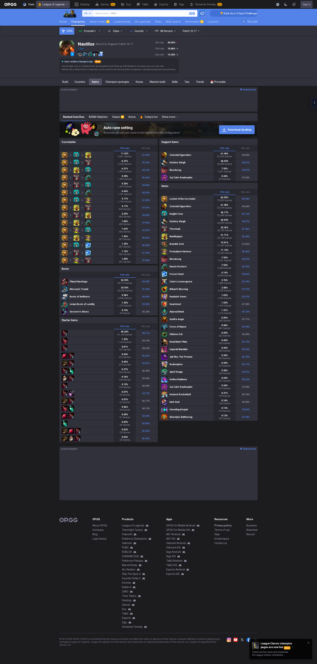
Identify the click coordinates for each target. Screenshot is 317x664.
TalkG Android (174, 560)
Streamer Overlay (132, 626)
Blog (95, 534)
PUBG (125, 547)
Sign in (306, 4)
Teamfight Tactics (132, 529)
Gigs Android (173, 551)
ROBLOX (127, 551)
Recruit (250, 534)
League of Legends (54, 4)
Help (217, 534)
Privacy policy (223, 525)
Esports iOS (173, 573)
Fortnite (126, 582)
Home (63, 21)
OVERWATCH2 (130, 556)
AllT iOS (170, 538)
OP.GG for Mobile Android (180, 525)
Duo (124, 609)
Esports (126, 617)
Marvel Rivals (129, 565)
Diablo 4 (126, 587)
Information (194, 21)
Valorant (127, 543)
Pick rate (125, 148)
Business (251, 525)
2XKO (125, 591)
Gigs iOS (171, 556)
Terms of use (222, 529)
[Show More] (277, 4)
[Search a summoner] (191, 13)
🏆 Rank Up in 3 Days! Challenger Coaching (223, 13)
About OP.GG (99, 525)
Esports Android (175, 569)
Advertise (252, 529)
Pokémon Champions (134, 538)
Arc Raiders (128, 569)
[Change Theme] (285, 4)
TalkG (125, 613)
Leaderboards (122, 21)
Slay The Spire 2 (131, 573)
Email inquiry (221, 538)
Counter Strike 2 (131, 578)
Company (98, 529)
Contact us (220, 543)
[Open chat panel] (314, 102)
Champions (78, 21)
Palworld (127, 534)
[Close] (308, 642)
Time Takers (129, 595)
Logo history (99, 538)
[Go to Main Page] (10, 4)
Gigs (124, 622)
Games (126, 604)
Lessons (213, 21)
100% (69, 31)
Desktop (127, 600)
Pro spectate (143, 21)
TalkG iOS (171, 565)
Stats (158, 21)
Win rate (145, 148)
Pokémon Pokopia (132, 560)
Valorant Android (176, 543)
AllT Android (173, 534)
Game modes (99, 21)
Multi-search (173, 21)
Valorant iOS (173, 547)
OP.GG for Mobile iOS (178, 529)
